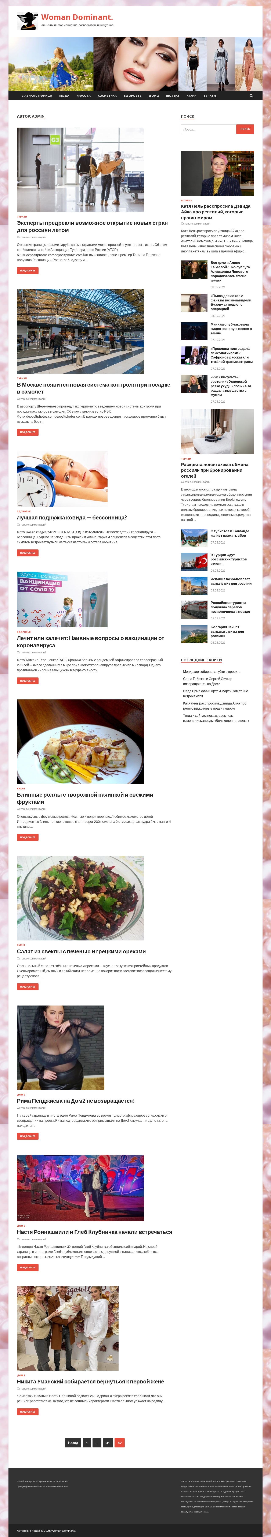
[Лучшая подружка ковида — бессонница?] (95, 480)
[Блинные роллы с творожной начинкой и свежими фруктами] (95, 743)
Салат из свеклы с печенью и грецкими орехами (81, 951)
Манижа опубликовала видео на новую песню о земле (231, 328)
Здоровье (132, 95)
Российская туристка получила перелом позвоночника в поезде (230, 607)
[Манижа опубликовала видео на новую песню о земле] (194, 339)
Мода (64, 95)
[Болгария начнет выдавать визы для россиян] (194, 642)
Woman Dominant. (77, 17)
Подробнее (27, 270)
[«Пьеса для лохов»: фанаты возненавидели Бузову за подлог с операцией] (194, 310)
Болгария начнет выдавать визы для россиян (227, 631)
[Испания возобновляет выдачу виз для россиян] (194, 594)
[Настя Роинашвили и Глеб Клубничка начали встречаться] (95, 1190)
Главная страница (36, 95)
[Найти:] (217, 129)
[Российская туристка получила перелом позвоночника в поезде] (194, 617)
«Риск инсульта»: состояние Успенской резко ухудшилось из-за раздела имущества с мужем (231, 386)
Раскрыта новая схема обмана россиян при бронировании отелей (215, 470)
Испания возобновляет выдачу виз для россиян (231, 581)
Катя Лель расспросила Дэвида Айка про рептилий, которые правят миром (215, 211)
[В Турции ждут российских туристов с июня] (194, 570)
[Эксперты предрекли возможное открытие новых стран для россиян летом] (95, 171)
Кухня (191, 95)
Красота (83, 95)
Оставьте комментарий (31, 237)
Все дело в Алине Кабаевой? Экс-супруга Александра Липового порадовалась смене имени (230, 271)
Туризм (209, 95)
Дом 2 (154, 95)
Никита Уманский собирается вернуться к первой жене (90, 1381)
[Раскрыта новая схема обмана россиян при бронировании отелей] (217, 455)
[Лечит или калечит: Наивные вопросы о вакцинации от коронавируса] (95, 601)
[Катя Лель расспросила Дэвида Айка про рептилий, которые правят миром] (217, 197)
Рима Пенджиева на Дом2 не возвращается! (76, 1100)
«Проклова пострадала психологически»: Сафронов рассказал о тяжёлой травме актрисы (232, 355)
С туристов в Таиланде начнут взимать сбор (230, 533)
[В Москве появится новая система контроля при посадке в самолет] (95, 333)
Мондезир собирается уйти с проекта (212, 671)
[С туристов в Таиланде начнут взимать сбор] (194, 546)
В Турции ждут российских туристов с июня (229, 559)
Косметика (107, 95)
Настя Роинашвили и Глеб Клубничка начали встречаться (94, 1231)
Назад (73, 1443)
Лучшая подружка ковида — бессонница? (72, 517)
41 (108, 1443)
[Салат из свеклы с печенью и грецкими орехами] (95, 900)
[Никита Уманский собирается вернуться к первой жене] (95, 1330)
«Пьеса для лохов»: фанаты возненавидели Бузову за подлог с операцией (231, 302)
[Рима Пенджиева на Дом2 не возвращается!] (95, 1049)
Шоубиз (172, 95)
